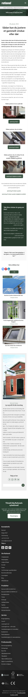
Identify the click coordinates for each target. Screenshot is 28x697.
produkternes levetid (9, 235)
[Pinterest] (5, 269)
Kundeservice (4, 632)
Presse (3, 567)
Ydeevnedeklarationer (6, 658)
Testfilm (3, 605)
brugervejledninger (8, 225)
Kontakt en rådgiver (6, 664)
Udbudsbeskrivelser (6, 653)
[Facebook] (3, 269)
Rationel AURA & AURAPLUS (8, 589)
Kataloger (3, 599)
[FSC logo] (13, 678)
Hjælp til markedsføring (7, 661)
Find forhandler (5, 607)
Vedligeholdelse (5, 602)
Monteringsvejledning (6, 645)
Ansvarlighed (4, 575)
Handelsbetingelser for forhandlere (9, 629)
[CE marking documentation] (13, 686)
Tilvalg (3, 597)
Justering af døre (14, 121)
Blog (2, 578)
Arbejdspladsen (5, 557)
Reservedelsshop (5, 634)
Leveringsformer (5, 624)
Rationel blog (10, 7)
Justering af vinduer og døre (14, 191)
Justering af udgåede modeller (14, 176)
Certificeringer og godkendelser (9, 570)
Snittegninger (4, 648)
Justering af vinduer (14, 147)
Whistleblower (4, 580)
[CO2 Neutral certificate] (5, 678)
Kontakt (3, 565)
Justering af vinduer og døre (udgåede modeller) (14, 194)
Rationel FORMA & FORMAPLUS (9, 591)
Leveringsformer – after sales (8, 626)
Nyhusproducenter (5, 610)
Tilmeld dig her (14, 516)
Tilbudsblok (4, 656)
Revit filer (3, 651)
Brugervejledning (5, 618)
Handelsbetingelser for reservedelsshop (10, 637)
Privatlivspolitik (21, 693)
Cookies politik (14, 695)
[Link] (7, 3)
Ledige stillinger (5, 562)
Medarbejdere (4, 559)
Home (4, 7)
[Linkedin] (8, 269)
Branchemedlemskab (6, 573)
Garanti (3, 621)
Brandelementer (5, 594)
